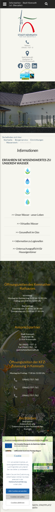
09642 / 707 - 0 (27, 47)
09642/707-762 (30, 395)
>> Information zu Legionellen (27, 241)
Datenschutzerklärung (18, 482)
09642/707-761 (30, 387)
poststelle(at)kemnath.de (27, 350)
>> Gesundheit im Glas (27, 232)
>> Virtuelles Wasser (27, 223)
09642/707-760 (30, 379)
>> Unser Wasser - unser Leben (28, 214)
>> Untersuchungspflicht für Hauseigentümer (27, 250)
